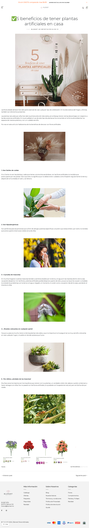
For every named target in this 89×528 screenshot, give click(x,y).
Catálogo (27, 492)
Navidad (26, 504)
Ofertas (26, 495)
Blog (47, 492)
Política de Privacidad (53, 501)
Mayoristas (27, 501)
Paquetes (27, 498)
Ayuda (48, 507)
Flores (70, 492)
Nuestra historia (51, 495)
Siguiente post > (81, 475)
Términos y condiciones (53, 498)
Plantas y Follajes (73, 498)
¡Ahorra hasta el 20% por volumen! (59, 2)
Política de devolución (53, 504)
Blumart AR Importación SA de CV (45, 29)
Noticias (84, 466)
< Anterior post (7, 475)
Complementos (73, 495)
